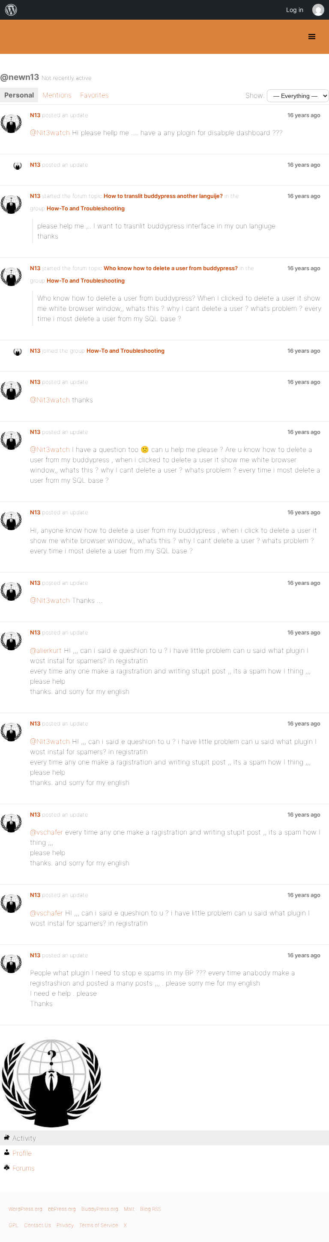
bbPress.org (62, 1209)
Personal (19, 95)
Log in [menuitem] (294, 9)
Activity (24, 1138)
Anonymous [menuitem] (318, 10)
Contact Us (37, 1225)
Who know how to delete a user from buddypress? (171, 268)
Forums (23, 1168)
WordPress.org (25, 1209)
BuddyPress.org (14, 37)
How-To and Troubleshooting (86, 208)
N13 (35, 115)
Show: (255, 95)
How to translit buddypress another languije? (163, 195)
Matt (129, 1209)
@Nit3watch (50, 132)
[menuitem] (11, 10)
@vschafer (46, 832)
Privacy (65, 1225)
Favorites (94, 95)
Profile (22, 1153)
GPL (13, 1225)
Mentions (57, 95)
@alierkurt (46, 650)
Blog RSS (150, 1209)
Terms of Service (98, 1225)
